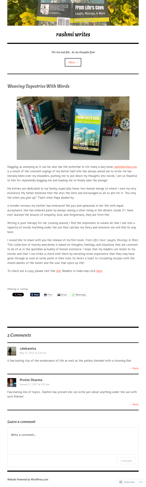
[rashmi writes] (73, 13)
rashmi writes (73, 34)
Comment (126, 460)
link (58, 271)
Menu (71, 62)
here (99, 271)
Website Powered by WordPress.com (27, 479)
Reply (136, 368)
